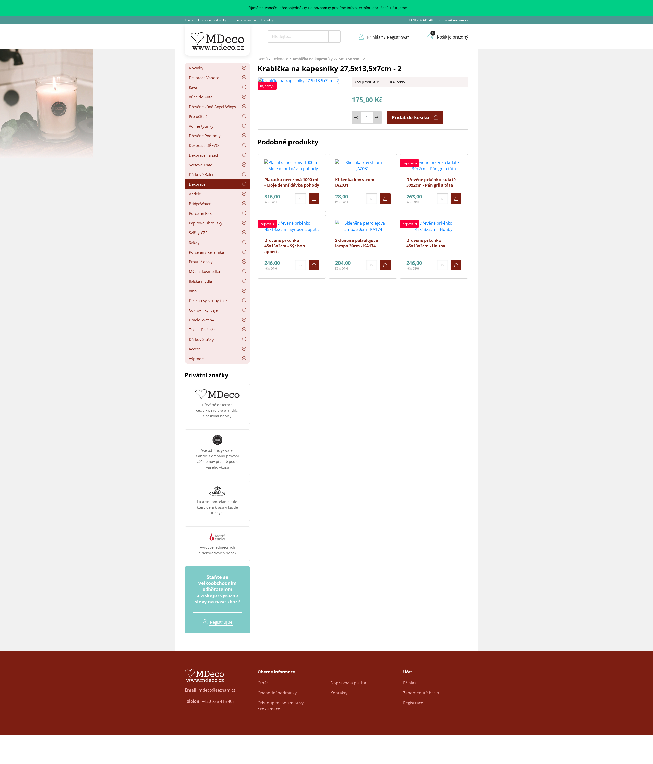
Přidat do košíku (410, 117)
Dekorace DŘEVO (204, 145)
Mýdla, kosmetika (204, 271)
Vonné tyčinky (201, 126)
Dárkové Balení (202, 174)
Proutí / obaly (201, 261)
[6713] (385, 265)
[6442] (456, 265)
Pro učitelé (198, 116)
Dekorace (197, 184)
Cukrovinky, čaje (203, 310)
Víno (193, 290)
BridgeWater (200, 203)
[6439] (456, 198)
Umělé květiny (201, 319)
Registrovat (398, 37)
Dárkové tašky (201, 339)
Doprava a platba (243, 20)
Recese (195, 349)
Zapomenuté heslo (421, 693)
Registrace (413, 703)
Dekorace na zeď (203, 155)
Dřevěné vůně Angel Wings (212, 106)
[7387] (385, 198)
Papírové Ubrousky (205, 223)
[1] (334, 36)
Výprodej (197, 358)
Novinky (196, 67)
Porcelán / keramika (206, 252)
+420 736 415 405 (421, 20)
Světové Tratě (200, 164)
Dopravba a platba (348, 683)
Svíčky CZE (198, 232)
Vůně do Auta (200, 96)
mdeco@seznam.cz (453, 20)
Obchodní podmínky (212, 20)
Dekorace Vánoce (204, 77)
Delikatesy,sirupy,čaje (208, 300)
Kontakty (267, 20)
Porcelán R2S (200, 213)
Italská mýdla (200, 281)
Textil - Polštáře (202, 329)
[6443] (314, 265)
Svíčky (194, 242)
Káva (193, 87)
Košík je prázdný (452, 37)
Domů (263, 58)
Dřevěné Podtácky (205, 135)
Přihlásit (411, 683)
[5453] (314, 198)
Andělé (195, 193)
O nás (189, 20)
